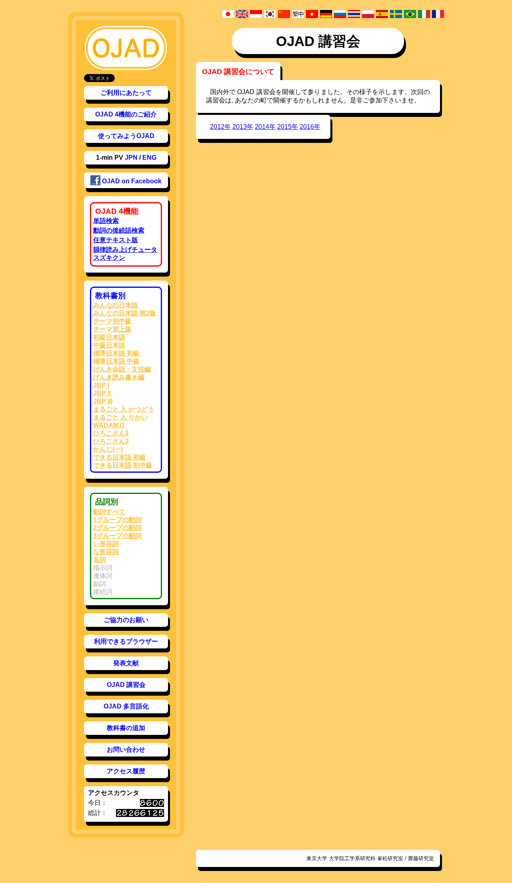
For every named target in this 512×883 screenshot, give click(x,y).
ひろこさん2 (111, 441)
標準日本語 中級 (116, 361)
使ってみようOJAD (126, 135)
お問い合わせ (126, 749)
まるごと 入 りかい (120, 417)
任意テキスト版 (115, 240)
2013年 (242, 126)
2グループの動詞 (117, 527)
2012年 (220, 126)
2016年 (310, 126)
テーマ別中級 (112, 321)
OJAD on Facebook (131, 181)
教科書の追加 (126, 727)
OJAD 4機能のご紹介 (126, 114)
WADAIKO (108, 425)
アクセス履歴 (126, 771)
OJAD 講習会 (126, 684)
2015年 (287, 126)
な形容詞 (106, 551)
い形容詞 (106, 543)
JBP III (102, 401)
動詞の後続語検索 (118, 230)
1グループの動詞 (117, 519)
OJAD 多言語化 (126, 706)
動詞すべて (109, 511)
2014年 (265, 126)
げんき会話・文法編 (122, 369)
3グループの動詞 (117, 535)
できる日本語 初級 (119, 457)
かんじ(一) (108, 449)
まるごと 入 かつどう (123, 409)
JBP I (101, 385)
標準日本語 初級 (116, 353)
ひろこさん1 (111, 433)
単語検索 (106, 220)
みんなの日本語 (115, 305)
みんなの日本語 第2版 (124, 313)
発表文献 (126, 663)
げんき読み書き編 (118, 377)
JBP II (102, 393)
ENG (149, 157)
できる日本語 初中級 (122, 465)
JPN (131, 157)
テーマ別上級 (112, 329)
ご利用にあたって (126, 92)
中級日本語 (109, 345)
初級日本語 (109, 337)
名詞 (99, 559)
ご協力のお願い (126, 619)
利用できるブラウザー (126, 641)
